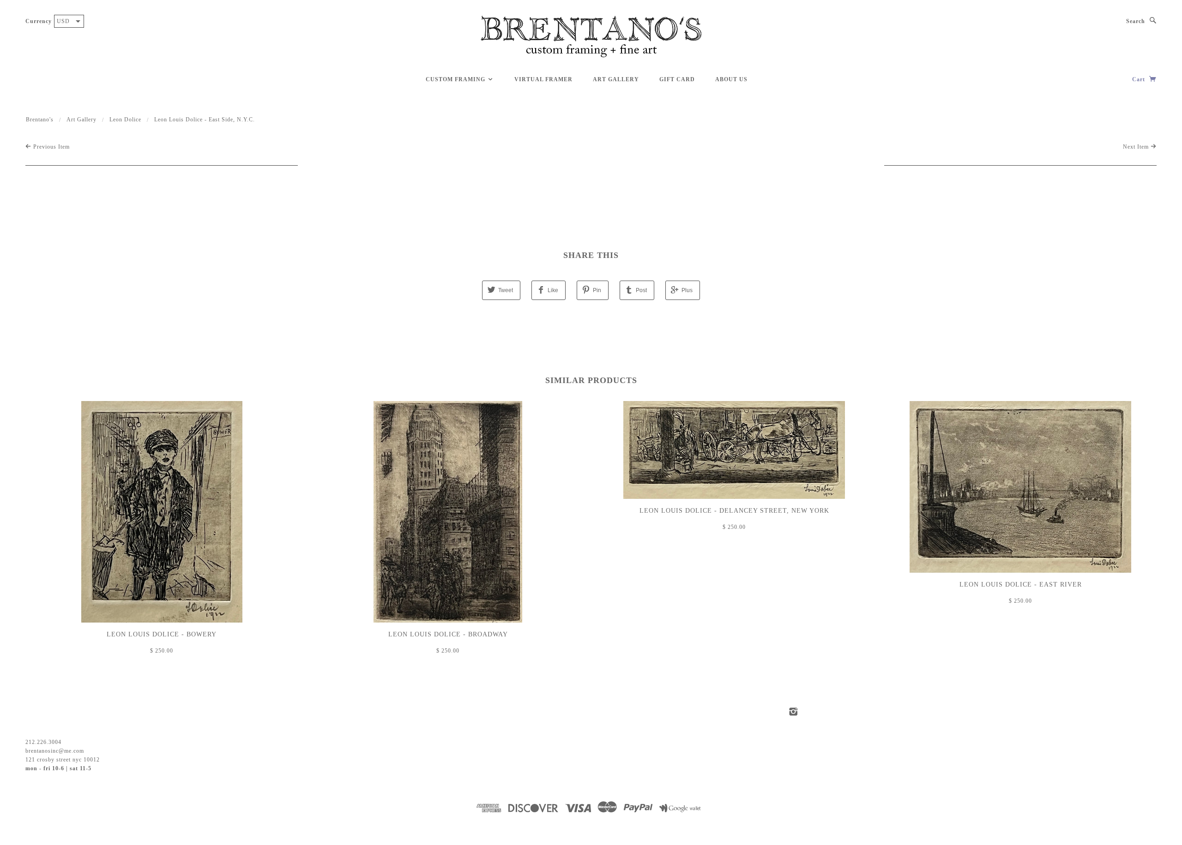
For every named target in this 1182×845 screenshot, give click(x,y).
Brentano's (40, 119)
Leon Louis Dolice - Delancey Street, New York (734, 510)
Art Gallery (616, 79)
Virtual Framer (543, 79)
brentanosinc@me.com (54, 751)
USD (63, 21)
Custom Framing (456, 79)
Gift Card (677, 79)
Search (1135, 21)
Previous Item (50, 147)
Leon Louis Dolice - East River (1020, 584)
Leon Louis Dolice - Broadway (448, 634)
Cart (1139, 79)
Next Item (1137, 147)
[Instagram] (793, 711)
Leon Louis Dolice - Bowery (162, 634)
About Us (731, 79)
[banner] (591, 37)
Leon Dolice (125, 119)
